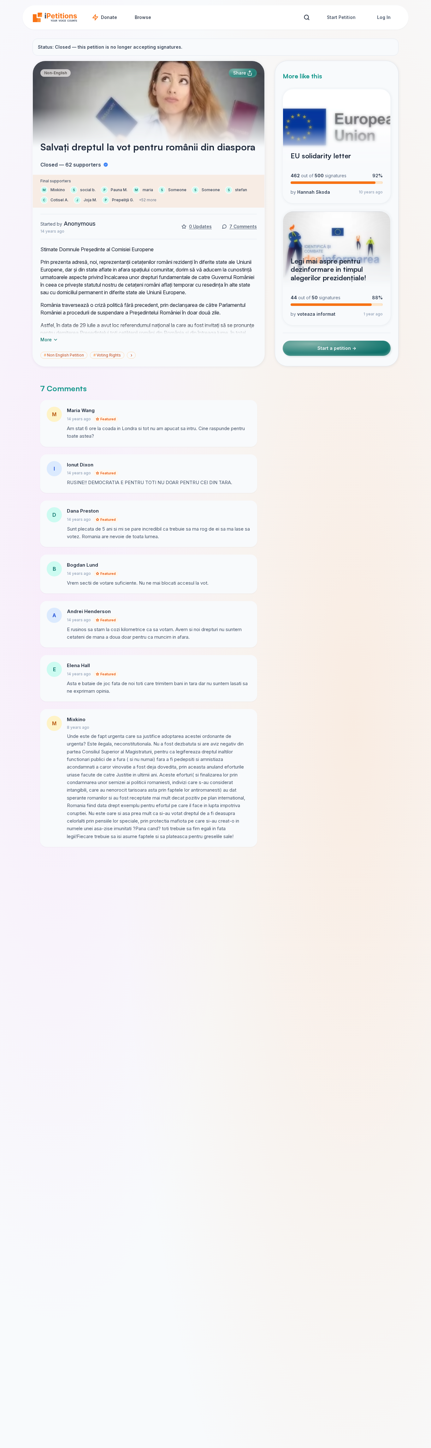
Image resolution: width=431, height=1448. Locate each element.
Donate (109, 17)
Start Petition (341, 17)
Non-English (55, 72)
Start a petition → (336, 348)
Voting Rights (107, 355)
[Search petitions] (306, 17)
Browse (143, 17)
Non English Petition (64, 355)
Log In (384, 17)
